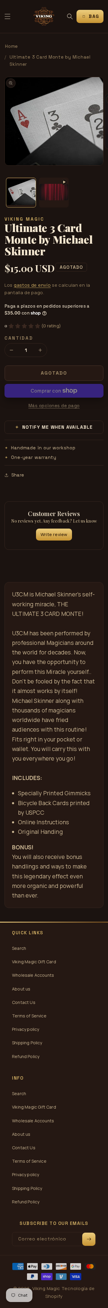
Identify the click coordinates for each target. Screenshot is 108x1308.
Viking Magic (46, 1288)
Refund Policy (25, 1056)
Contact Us (23, 1002)
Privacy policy (25, 1029)
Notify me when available (54, 427)
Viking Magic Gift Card (34, 961)
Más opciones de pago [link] (54, 405)
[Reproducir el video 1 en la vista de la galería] (54, 192)
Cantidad (18, 338)
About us (21, 989)
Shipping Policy (27, 1043)
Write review (54, 534)
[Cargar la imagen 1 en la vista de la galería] (21, 192)
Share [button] (17, 475)
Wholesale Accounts (33, 975)
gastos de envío (32, 285)
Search (19, 948)
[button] (7, 16)
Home (11, 46)
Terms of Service (29, 1016)
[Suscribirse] (88, 1239)
